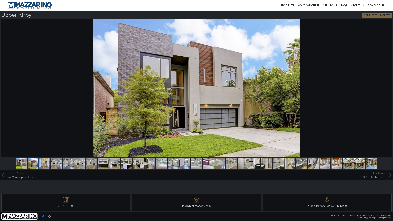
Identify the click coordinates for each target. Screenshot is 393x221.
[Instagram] (49, 216)
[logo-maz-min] (29, 5)
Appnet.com (377, 217)
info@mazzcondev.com (196, 206)
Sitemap (388, 217)
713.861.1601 (66, 206)
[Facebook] (43, 216)
